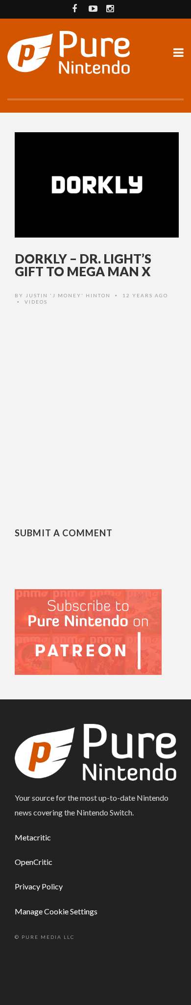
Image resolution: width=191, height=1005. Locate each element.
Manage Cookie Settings (56, 911)
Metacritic (33, 837)
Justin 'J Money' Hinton (68, 295)
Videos (36, 302)
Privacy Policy (39, 886)
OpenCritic (33, 861)
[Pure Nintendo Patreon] (88, 631)
